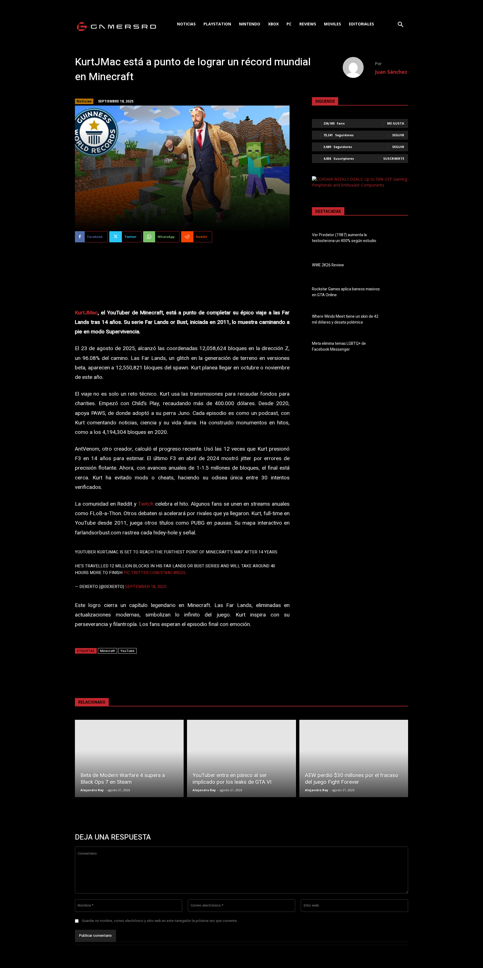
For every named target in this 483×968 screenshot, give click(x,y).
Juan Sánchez (391, 71)
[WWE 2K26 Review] (398, 266)
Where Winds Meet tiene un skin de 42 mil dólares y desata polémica (345, 319)
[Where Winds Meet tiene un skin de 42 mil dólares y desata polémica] (398, 320)
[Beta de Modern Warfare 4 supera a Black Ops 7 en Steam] (129, 758)
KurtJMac (86, 313)
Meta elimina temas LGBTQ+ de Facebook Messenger (339, 346)
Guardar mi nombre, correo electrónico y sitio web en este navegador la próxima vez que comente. (160, 920)
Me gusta (395, 123)
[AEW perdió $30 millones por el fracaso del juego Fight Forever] (353, 758)
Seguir (398, 135)
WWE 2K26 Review (328, 265)
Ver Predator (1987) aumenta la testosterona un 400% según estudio (344, 238)
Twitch (145, 504)
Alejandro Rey (92, 790)
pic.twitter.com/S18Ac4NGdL (155, 573)
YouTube (127, 651)
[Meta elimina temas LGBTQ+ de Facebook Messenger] (398, 348)
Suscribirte (393, 158)
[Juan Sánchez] (359, 67)
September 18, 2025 (145, 587)
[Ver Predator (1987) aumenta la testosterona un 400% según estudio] (398, 239)
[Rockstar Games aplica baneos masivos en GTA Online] (398, 293)
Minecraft (107, 651)
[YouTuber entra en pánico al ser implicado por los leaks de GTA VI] (241, 758)
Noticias (84, 101)
